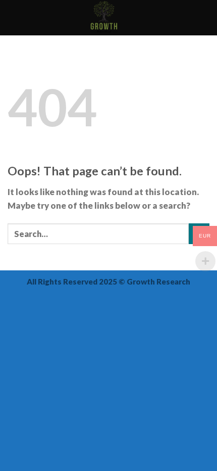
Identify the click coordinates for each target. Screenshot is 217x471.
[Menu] (14, 18)
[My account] (187, 18)
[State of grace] (103, 17)
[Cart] (204, 18)
